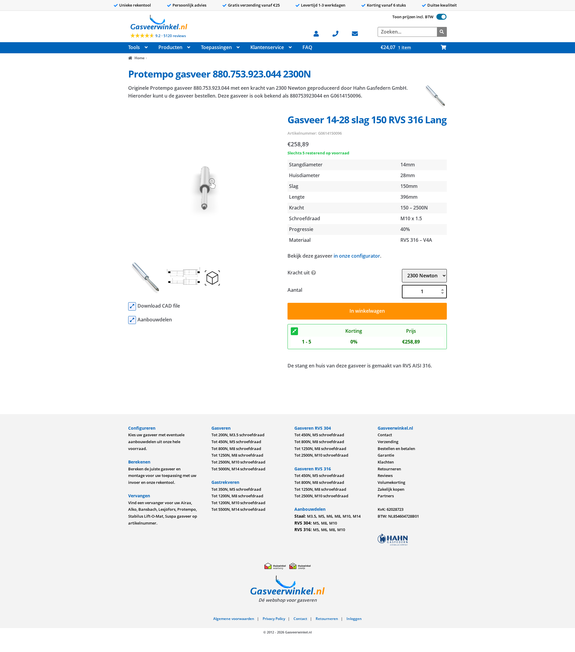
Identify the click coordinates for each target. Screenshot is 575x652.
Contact (385, 434)
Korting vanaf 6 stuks (386, 5)
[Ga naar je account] (319, 33)
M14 (357, 516)
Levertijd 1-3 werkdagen (323, 5)
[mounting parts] (132, 320)
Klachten (386, 462)
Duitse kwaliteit (442, 5)
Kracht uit (299, 272)
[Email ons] (358, 33)
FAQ (307, 47)
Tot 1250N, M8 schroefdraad (237, 455)
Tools (134, 47)
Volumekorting (391, 482)
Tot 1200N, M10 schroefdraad (238, 502)
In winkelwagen (367, 311)
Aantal (295, 290)
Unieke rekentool (135, 5)
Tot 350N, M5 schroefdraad (236, 489)
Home (139, 57)
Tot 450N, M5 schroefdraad (236, 441)
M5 (321, 516)
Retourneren (389, 469)
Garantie (386, 455)
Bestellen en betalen (396, 448)
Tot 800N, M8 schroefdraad (236, 448)
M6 (329, 516)
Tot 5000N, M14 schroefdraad (238, 469)
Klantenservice (267, 47)
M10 (346, 516)
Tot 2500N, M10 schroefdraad (238, 462)
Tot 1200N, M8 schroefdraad (237, 496)
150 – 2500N (414, 207)
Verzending (388, 441)
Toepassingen (216, 47)
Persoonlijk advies (189, 5)
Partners (386, 496)
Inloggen (354, 618)
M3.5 (311, 516)
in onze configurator (357, 256)
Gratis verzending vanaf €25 (254, 5)
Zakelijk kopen (391, 489)
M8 (337, 516)
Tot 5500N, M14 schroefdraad (238, 509)
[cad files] (132, 306)
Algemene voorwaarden (233, 618)
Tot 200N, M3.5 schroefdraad (237, 434)
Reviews (385, 475)
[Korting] (294, 331)
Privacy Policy (274, 618)
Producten (170, 47)
